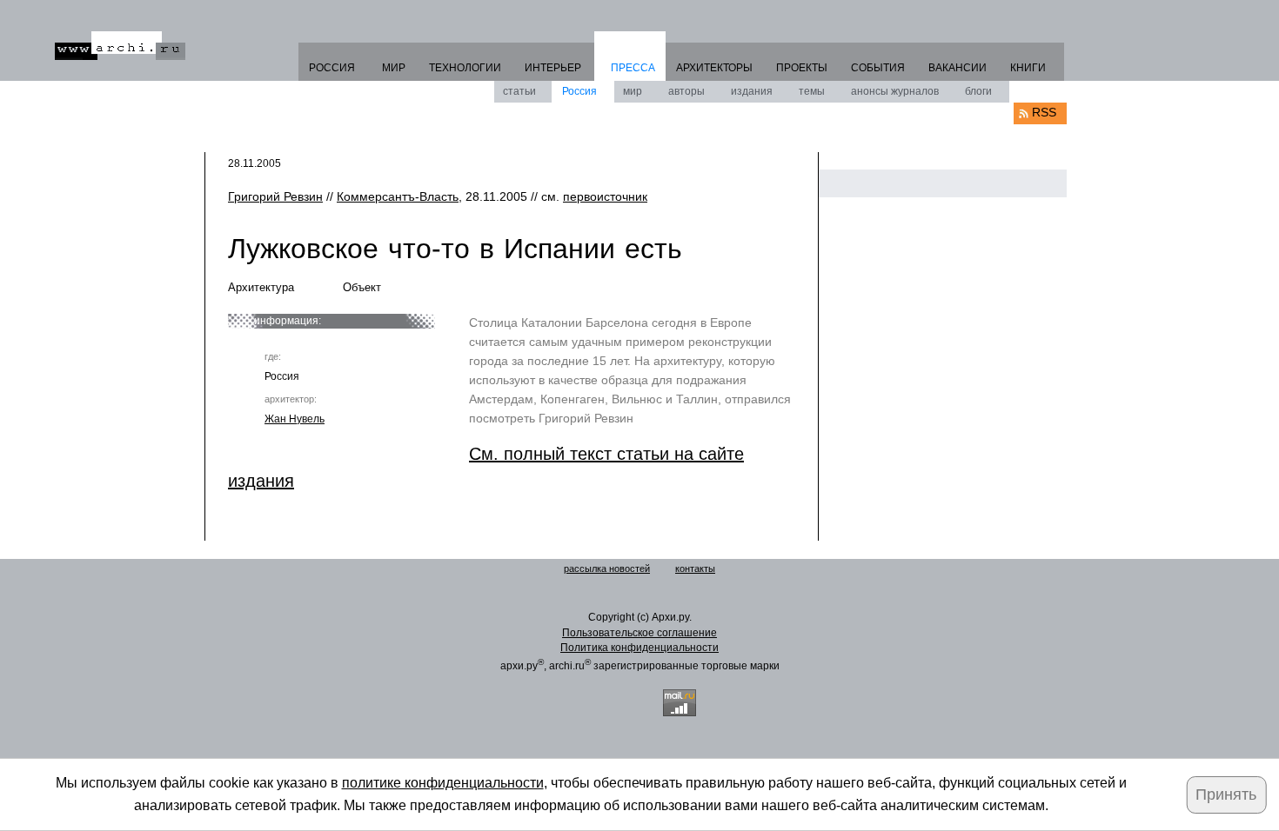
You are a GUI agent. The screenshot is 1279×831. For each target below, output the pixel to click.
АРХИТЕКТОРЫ (714, 68)
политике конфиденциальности (443, 782)
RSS (1044, 112)
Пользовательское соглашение (639, 633)
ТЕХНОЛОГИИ (465, 68)
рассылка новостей (607, 568)
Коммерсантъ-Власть (398, 196)
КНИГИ (1028, 68)
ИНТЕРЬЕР (553, 68)
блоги (978, 91)
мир (632, 91)
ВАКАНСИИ (957, 68)
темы (812, 91)
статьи (519, 91)
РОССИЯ (332, 68)
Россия (579, 91)
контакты (695, 568)
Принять (1225, 794)
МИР (393, 68)
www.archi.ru (120, 45)
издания (752, 91)
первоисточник (605, 196)
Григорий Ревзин (275, 196)
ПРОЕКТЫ (801, 68)
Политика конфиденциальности (639, 648)
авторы (686, 91)
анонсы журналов (895, 91)
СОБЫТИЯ (878, 68)
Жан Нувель (295, 419)
